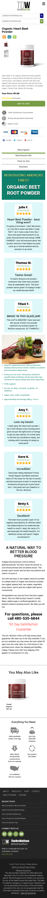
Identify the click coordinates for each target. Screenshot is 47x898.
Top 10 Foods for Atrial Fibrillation (14, 818)
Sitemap (22, 795)
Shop (26, 791)
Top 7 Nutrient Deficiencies (11, 814)
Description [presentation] (24, 149)
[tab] (23, 150)
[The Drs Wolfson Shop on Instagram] (15, 834)
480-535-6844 (27, 618)
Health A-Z (16, 791)
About (6, 791)
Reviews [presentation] (23, 166)
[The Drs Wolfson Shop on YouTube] (21, 834)
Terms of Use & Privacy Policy (23, 867)
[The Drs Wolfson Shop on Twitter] (10, 834)
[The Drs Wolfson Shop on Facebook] (4, 834)
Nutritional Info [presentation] (23, 155)
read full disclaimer (28, 893)
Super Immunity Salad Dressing (13, 810)
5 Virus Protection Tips (10, 822)
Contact (36, 791)
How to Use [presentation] (23, 161)
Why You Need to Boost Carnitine (14, 805)
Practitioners (9, 795)
